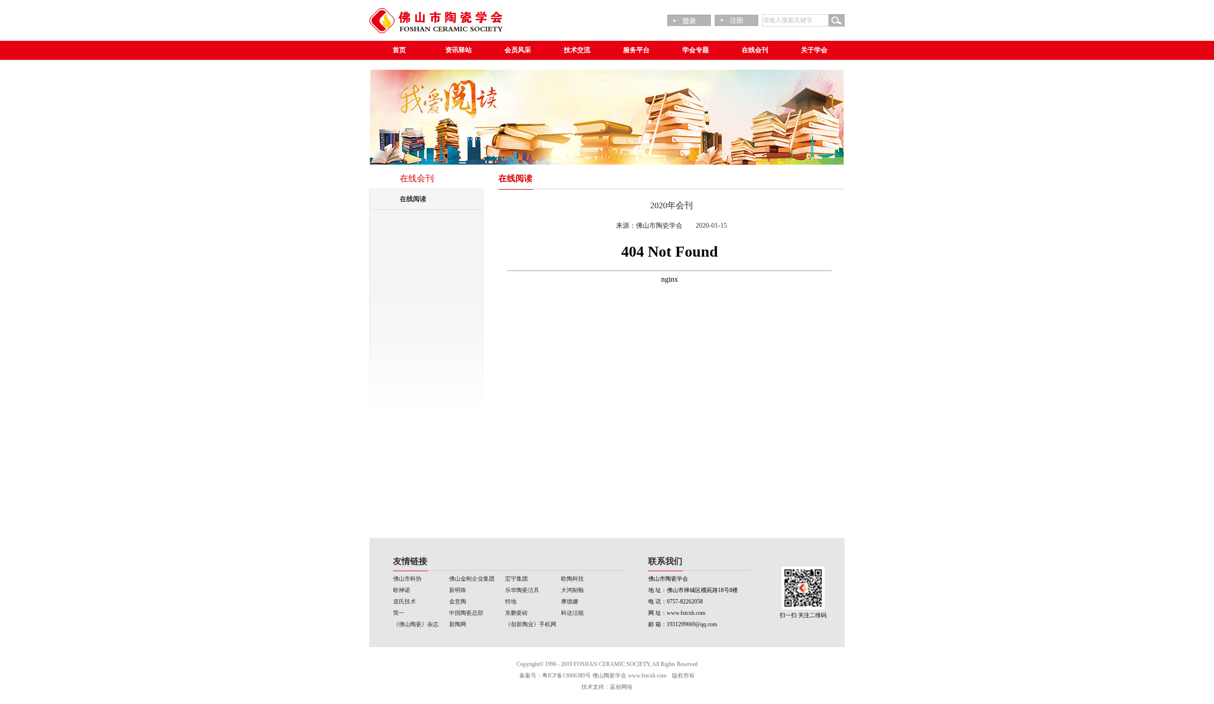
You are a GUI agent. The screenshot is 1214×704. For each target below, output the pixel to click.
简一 (399, 613)
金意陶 (457, 601)
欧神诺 (401, 590)
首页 (399, 50)
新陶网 (457, 624)
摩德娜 (569, 601)
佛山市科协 (407, 578)
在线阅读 (413, 199)
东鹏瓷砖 (516, 613)
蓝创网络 (621, 687)
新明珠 (457, 590)
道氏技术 (404, 601)
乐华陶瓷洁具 (522, 590)
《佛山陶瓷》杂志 (416, 624)
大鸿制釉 (572, 590)
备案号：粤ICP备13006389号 (555, 675)
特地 (510, 601)
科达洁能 (572, 613)
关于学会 (814, 50)
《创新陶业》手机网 (530, 624)
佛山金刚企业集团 (472, 578)
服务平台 (636, 50)
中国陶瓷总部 (466, 613)
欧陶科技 (572, 578)
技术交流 (577, 50)
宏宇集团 (516, 578)
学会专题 (695, 50)
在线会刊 (755, 50)
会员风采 (518, 50)
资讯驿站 (458, 50)
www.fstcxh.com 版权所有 (661, 675)
